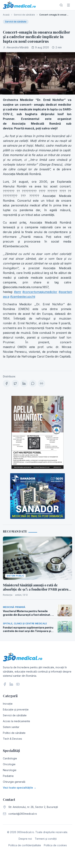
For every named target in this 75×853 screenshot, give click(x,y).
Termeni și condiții (46, 838)
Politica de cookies (55, 845)
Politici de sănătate (14, 732)
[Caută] (61, 5)
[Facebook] (5, 684)
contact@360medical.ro (22, 813)
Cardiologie (10, 758)
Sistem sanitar (11, 727)
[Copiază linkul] (41, 383)
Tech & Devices (12, 738)
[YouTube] (18, 684)
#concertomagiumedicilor (39, 292)
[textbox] (37, 231)
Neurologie (9, 770)
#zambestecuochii (22, 296)
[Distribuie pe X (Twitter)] (15, 383)
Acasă (6, 14)
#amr (17, 292)
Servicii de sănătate (24, 14)
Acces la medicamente (16, 721)
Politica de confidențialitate (24, 845)
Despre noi (25, 838)
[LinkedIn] (11, 684)
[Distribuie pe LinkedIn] (24, 383)
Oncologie (9, 764)
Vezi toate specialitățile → (19, 787)
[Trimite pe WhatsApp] (32, 383)
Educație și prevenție (16, 709)
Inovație (8, 703)
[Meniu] (68, 5)
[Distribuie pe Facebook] (6, 383)
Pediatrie (8, 775)
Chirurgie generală (14, 781)
